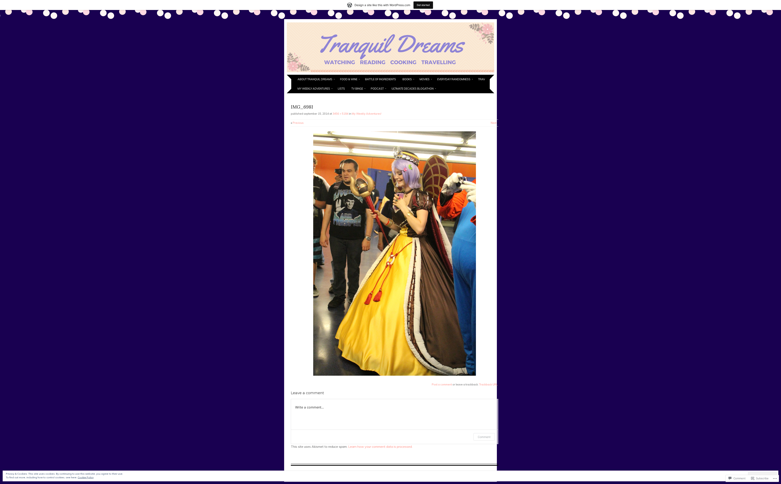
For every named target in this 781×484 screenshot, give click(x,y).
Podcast (377, 88)
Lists (341, 88)
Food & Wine (348, 79)
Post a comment (442, 384)
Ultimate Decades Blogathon (413, 88)
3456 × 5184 (340, 113)
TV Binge (357, 88)
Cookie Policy (86, 477)
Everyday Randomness (453, 79)
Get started (423, 5)
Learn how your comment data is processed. (380, 446)
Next (494, 122)
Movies (425, 79)
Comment (484, 437)
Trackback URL (488, 384)
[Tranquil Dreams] (390, 72)
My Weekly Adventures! (366, 113)
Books (407, 79)
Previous (297, 122)
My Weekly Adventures (314, 88)
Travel (483, 79)
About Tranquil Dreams (315, 79)
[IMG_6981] (394, 374)
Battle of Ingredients (380, 79)
